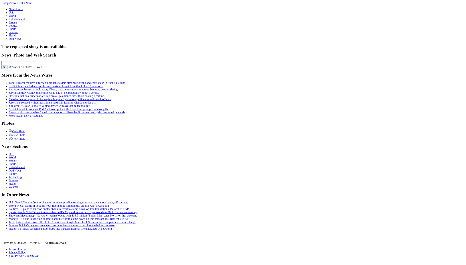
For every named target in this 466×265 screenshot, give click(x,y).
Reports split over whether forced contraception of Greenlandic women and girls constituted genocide (67, 112)
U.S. (11, 12)
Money (13, 22)
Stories (16, 67)
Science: (13, 225)
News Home (16, 9)
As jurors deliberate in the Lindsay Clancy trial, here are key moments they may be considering (63, 89)
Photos (28, 67)
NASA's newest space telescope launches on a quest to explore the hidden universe (66, 225)
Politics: (13, 209)
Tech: (12, 222)
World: (13, 205)
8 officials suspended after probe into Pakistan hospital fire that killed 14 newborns (56, 86)
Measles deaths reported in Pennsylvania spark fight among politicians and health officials (60, 99)
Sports (12, 28)
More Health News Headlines (26, 115)
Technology (15, 177)
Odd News (15, 38)
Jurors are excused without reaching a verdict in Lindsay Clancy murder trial (52, 102)
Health (12, 35)
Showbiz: (14, 215)
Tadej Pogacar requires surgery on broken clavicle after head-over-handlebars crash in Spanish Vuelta (67, 82)
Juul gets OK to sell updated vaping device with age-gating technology (49, 105)
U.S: (11, 202)
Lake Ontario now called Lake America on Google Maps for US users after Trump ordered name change (76, 222)
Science (13, 32)
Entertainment (17, 19)
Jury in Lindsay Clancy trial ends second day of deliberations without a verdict (54, 92)
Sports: (13, 212)
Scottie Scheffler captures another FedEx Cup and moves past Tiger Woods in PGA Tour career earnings (77, 212)
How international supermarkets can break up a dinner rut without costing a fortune (56, 96)
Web (39, 67)
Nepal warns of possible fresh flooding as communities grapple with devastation (63, 205)
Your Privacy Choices (21, 255)
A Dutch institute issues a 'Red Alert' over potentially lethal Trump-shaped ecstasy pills (58, 109)
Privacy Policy (17, 252)
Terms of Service (18, 249)
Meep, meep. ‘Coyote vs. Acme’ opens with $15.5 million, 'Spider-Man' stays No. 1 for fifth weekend (78, 215)
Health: (13, 228)
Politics (13, 25)
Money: (13, 218)
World (12, 15)
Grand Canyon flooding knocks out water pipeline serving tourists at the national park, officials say (71, 202)
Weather (13, 186)
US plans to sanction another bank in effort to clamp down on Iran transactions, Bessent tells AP (74, 209)
